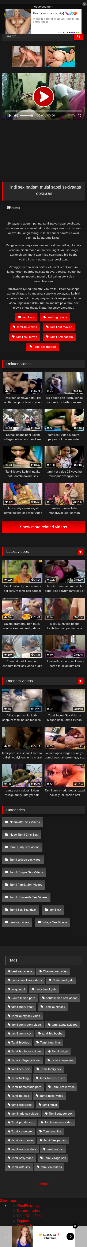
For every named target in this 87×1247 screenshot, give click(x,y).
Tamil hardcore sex (52, 1078)
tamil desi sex (20, 1069)
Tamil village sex (55, 1158)
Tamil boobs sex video (26, 1051)
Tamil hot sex (20, 1095)
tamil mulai (49, 1104)
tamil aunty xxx (21, 1033)
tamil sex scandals (23, 1149)
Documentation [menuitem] (28, 1211)
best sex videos (21, 971)
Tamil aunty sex (54, 1006)
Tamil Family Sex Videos (26, 884)
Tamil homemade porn (26, 1086)
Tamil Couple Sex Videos (26, 872)
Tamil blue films (26, 327)
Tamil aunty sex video (25, 1015)
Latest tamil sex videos (26, 980)
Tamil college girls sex (26, 1060)
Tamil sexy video (22, 1158)
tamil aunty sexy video (26, 1024)
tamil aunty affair (22, 1006)
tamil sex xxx (55, 1149)
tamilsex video (19, 922)
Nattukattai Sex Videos (25, 822)
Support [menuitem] (23, 1221)
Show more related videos (43, 527)
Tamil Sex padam (61, 336)
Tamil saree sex (21, 1131)
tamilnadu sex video (24, 1113)
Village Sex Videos (54, 922)
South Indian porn (23, 998)
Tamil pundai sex (22, 1122)
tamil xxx (28, 317)
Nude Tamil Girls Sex (24, 834)
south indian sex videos (61, 998)
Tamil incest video (51, 1095)
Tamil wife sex (20, 1167)
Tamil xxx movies (44, 346)
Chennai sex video (55, 971)
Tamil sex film (52, 1131)
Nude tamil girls (63, 980)
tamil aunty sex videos (24, 847)
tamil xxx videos (51, 1167)
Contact (43, 1184)
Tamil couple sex (62, 1060)
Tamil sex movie (26, 336)
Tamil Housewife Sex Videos (28, 897)
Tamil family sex (50, 1069)
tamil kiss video (21, 1104)
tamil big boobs (57, 317)
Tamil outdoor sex (60, 1113)
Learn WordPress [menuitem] (30, 1216)
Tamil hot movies (61, 327)
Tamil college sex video (25, 859)
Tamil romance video (58, 1122)
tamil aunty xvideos (64, 1024)
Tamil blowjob (20, 1042)
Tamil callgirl (60, 1051)
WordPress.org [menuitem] (28, 1205)
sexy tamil (18, 989)
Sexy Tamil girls (45, 989)
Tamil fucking (20, 1078)
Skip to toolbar (11, 1200)
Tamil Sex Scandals (23, 909)
